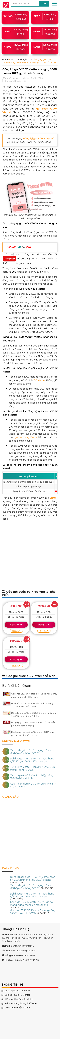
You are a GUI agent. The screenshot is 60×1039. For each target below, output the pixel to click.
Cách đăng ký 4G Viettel (20, 990)
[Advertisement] (30, 556)
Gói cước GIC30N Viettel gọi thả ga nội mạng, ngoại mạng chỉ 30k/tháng (31, 903)
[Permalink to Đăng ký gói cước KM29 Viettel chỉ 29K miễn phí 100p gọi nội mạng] (6, 722)
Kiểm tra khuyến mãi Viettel (22, 999)
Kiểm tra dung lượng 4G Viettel (24, 1003)
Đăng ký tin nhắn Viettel (20, 1007)
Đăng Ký (15, 624)
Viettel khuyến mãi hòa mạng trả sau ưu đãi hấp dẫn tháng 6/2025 (32, 752)
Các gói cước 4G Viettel (20, 995)
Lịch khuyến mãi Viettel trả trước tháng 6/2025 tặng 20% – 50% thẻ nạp (32, 760)
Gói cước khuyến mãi (21, 59)
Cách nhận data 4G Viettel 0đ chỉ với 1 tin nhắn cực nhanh (33, 785)
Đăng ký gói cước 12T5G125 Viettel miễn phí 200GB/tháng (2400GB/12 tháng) (32, 878)
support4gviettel (21, 78)
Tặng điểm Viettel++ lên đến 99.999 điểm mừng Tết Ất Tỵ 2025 (33, 768)
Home (5, 59)
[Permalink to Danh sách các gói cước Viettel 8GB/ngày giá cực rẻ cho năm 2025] (6, 732)
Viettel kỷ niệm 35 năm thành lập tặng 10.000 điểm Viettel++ (31, 777)
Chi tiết (15, 631)
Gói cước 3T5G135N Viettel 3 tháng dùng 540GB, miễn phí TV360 (32, 912)
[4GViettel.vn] (5, 4)
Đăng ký (8, 258)
